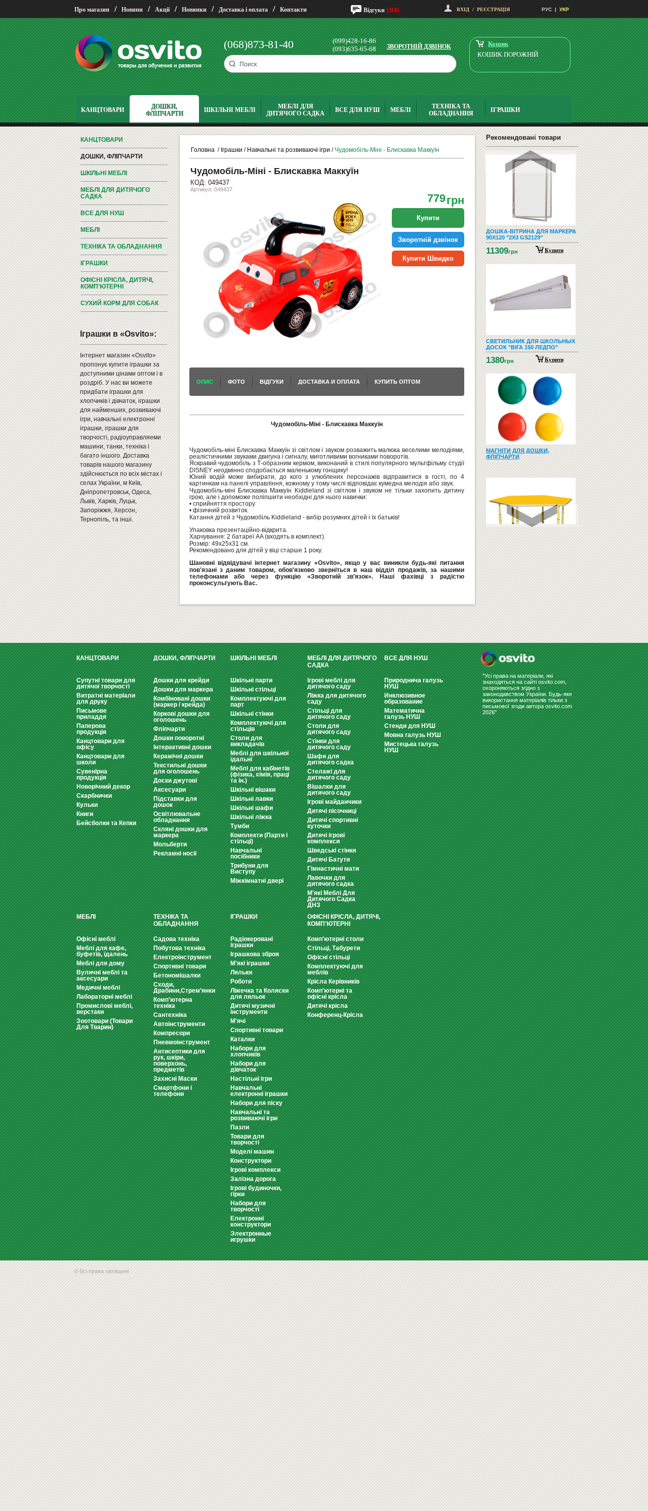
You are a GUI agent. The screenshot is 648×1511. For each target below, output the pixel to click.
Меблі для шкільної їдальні (259, 756)
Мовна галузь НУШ (412, 735)
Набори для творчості (248, 1206)
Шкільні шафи (251, 807)
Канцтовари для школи (100, 759)
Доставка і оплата (243, 9)
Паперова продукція (91, 729)
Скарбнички (94, 795)
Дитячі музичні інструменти (252, 1008)
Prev (530, 161)
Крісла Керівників (333, 981)
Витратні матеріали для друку (105, 698)
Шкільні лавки (251, 798)
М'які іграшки (249, 963)
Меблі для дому (100, 963)
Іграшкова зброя (254, 954)
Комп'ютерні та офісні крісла (329, 993)
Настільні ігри (251, 1078)
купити (428, 218)
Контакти (293, 9)
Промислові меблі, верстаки (104, 1008)
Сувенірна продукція (91, 774)
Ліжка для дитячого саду (336, 698)
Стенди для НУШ (409, 725)
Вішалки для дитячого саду (329, 789)
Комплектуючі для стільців (258, 725)
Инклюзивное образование (404, 698)
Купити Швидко (428, 258)
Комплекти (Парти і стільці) (259, 838)
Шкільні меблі (103, 173)
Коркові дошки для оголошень (181, 716)
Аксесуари (169, 789)
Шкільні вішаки (252, 789)
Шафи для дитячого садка (330, 759)
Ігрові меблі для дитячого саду (331, 683)
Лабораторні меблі (104, 996)
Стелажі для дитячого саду (329, 774)
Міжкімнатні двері (257, 880)
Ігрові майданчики (334, 801)
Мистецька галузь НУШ (411, 747)
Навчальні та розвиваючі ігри (288, 149)
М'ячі (238, 1021)
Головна (203, 149)
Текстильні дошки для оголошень (180, 768)
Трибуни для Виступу (249, 868)
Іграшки (94, 263)
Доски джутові (175, 780)
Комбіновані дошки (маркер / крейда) (181, 701)
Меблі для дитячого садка (115, 193)
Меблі (90, 229)
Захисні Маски (175, 1078)
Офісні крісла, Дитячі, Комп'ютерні (116, 283)
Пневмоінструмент (181, 1042)
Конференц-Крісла (335, 1014)
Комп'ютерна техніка (172, 1002)
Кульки (87, 804)
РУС (547, 9)
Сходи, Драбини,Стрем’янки (184, 987)
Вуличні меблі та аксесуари (102, 975)
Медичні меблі (98, 987)
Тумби (239, 826)
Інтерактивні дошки (182, 747)
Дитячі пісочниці (331, 810)
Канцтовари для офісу (100, 744)
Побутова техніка (179, 948)
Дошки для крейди (181, 680)
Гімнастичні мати (333, 868)
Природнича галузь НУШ (413, 683)
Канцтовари (101, 139)
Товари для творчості (247, 1139)
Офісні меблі (95, 939)
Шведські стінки (331, 850)
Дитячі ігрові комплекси (326, 838)
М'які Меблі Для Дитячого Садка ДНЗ (331, 899)
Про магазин (91, 9)
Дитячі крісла (327, 1005)
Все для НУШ (102, 213)
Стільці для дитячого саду (329, 713)
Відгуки (374, 10)
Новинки (194, 9)
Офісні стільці (328, 957)
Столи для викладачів (247, 741)
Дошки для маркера (183, 689)
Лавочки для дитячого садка (330, 880)
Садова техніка (176, 939)
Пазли (239, 1127)
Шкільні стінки (251, 713)
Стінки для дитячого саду (329, 744)
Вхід (463, 9)
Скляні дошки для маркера (180, 832)
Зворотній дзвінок (419, 46)
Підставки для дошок (175, 801)
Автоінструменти (179, 1024)
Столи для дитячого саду (329, 729)
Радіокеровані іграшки (251, 942)
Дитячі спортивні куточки (332, 823)
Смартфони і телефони (172, 1090)
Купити (554, 250)
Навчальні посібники (246, 853)
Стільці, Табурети (333, 948)
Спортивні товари (179, 966)
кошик (498, 44)
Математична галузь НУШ (404, 713)
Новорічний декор (103, 786)
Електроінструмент (182, 957)
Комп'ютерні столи (335, 939)
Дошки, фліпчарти (111, 156)
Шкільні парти (251, 680)
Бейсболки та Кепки (106, 823)
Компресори (171, 1033)
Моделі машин (252, 1151)
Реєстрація (493, 9)
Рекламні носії (174, 853)
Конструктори (250, 1160)
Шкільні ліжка (251, 817)
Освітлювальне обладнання (176, 817)
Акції (162, 9)
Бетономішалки (176, 975)
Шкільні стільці (253, 689)
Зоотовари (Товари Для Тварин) (104, 1024)
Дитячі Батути (328, 859)
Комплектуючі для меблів (335, 969)
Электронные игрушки (250, 1236)
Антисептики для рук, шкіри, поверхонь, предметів (179, 1060)
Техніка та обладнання (121, 246)
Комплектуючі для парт (258, 701)
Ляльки (241, 972)
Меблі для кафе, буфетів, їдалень (102, 951)
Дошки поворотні (178, 738)
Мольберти (170, 844)
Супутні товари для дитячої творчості (105, 683)
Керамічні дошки (178, 756)
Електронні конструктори (250, 1221)
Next (532, 515)
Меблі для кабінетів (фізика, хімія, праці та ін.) (260, 774)
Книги (84, 814)
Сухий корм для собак (119, 303)
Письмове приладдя (91, 713)
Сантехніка (170, 1014)
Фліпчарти (169, 728)
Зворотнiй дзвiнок (428, 239)
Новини (132, 9)
